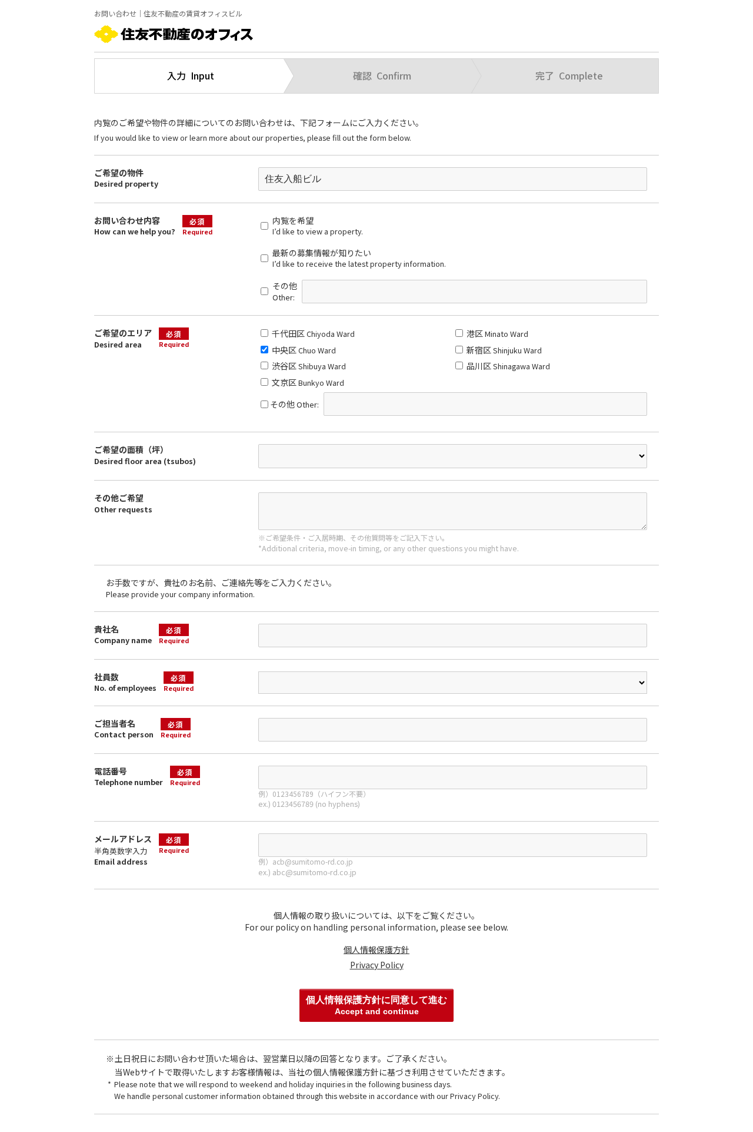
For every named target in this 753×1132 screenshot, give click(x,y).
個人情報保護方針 (376, 949)
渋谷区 (308, 366)
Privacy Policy (377, 965)
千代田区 (312, 333)
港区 (496, 333)
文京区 (307, 382)
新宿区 (503, 350)
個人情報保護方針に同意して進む (376, 1005)
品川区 (507, 366)
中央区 (303, 350)
